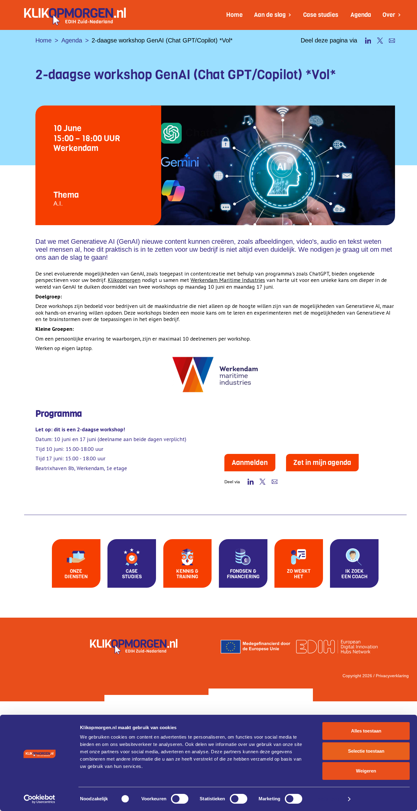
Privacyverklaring (392, 675)
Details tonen (328, 799)
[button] (273, 15)
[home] (75, 15)
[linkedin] (368, 41)
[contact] (392, 41)
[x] (380, 41)
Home (234, 15)
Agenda (360, 15)
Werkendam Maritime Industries (227, 279)
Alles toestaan (366, 730)
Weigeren (366, 770)
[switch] (179, 799)
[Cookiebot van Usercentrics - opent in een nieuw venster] (39, 799)
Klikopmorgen (124, 279)
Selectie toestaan (366, 751)
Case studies (320, 15)
